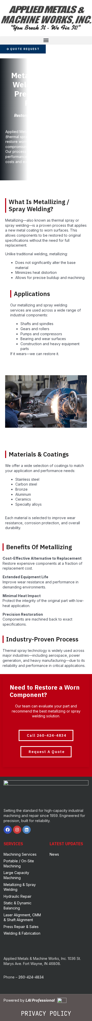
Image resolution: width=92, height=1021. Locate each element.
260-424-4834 (31, 977)
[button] (46, 40)
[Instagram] (17, 830)
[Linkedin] (26, 830)
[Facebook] (8, 830)
